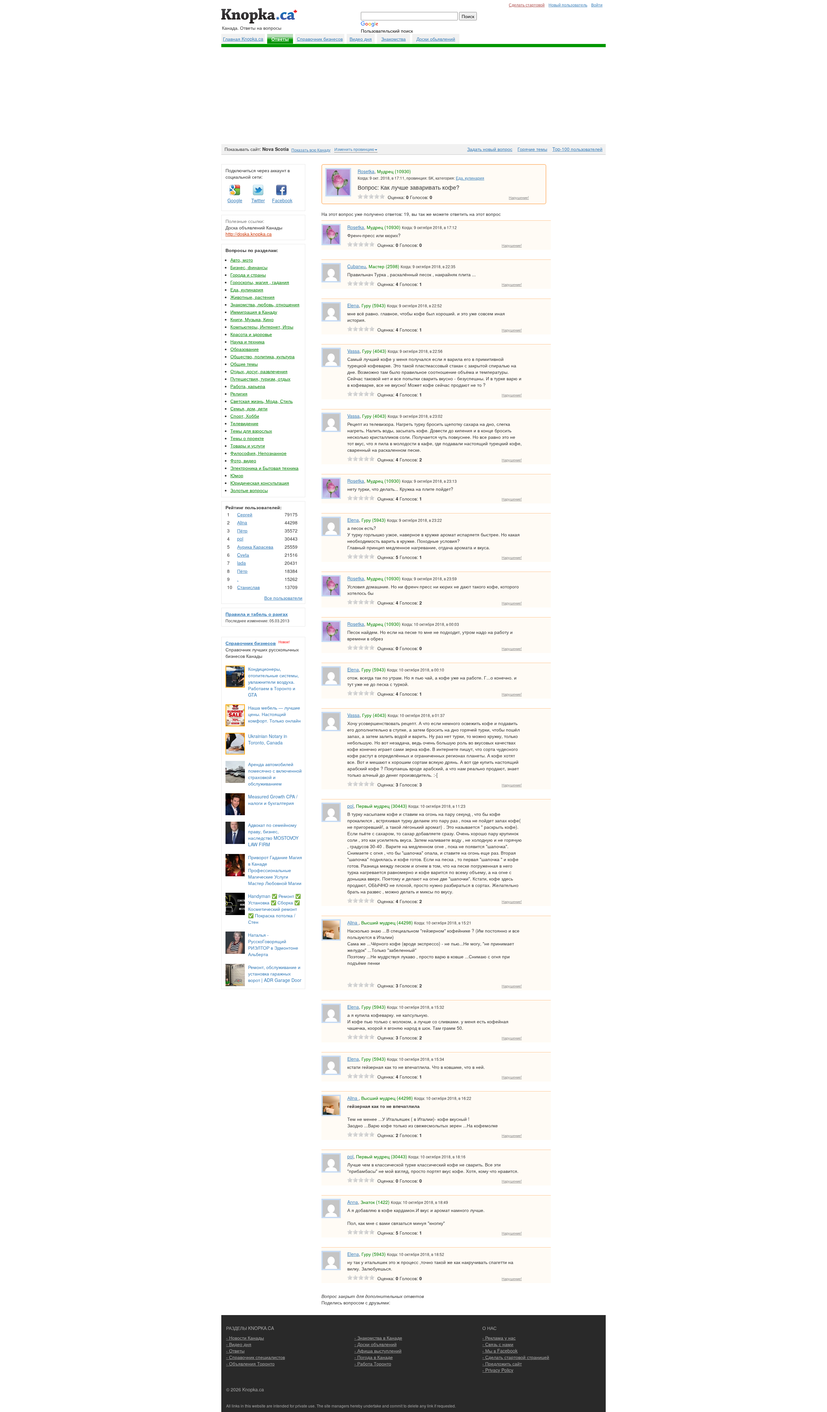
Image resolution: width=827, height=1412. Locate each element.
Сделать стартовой (527, 4)
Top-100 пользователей (577, 149)
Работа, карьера (247, 386)
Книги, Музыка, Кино (252, 319)
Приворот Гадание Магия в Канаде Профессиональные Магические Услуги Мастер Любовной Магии (275, 870)
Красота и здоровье (251, 334)
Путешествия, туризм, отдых (260, 378)
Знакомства (393, 39)
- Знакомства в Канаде (378, 1337)
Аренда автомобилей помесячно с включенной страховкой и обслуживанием (275, 774)
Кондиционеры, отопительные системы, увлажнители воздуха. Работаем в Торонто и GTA (273, 682)
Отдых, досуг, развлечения (259, 371)
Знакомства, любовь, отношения (264, 304)
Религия (238, 393)
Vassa (353, 351)
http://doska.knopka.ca (248, 234)
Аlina (242, 522)
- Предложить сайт (502, 1363)
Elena (353, 305)
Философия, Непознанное (258, 453)
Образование (244, 349)
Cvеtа (243, 555)
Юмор (236, 475)
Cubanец (356, 266)
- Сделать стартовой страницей (515, 1357)
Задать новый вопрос (489, 149)
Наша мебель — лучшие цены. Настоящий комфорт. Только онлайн (274, 714)
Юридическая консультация (259, 482)
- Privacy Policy (497, 1370)
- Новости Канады (245, 1337)
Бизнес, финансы (248, 267)
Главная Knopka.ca (243, 39)
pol (240, 538)
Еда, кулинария (246, 289)
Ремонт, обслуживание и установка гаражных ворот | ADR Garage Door (274, 973)
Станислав (248, 587)
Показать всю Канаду (310, 150)
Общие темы (244, 364)
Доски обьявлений (435, 39)
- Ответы (235, 1350)
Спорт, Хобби (244, 416)
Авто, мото (241, 260)
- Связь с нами (497, 1344)
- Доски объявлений (375, 1344)
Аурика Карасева (255, 546)
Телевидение (244, 423)
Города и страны (248, 274)
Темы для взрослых (251, 430)
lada (241, 563)
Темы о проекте (247, 438)
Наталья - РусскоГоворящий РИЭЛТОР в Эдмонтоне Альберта (273, 944)
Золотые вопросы (249, 490)
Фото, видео (243, 460)
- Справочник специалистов (255, 1357)
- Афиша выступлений (378, 1350)
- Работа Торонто (372, 1363)
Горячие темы (532, 149)
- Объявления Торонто (250, 1363)
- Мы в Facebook (500, 1350)
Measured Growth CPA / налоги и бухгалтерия (273, 799)
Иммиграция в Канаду (253, 312)
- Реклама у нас (499, 1337)
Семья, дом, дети (248, 408)
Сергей (244, 514)
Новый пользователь (568, 4)
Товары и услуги (247, 445)
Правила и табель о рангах (256, 614)
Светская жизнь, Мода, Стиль (261, 401)
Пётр (242, 530)
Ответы (280, 39)
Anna (352, 1202)
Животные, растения (252, 297)
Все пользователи (283, 598)
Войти (596, 4)
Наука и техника (247, 341)
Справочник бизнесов (320, 39)
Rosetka (366, 171)
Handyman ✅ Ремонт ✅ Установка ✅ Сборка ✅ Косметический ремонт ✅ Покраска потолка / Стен (274, 909)
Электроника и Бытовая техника (264, 468)
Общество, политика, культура (262, 356)
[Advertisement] (413, 95)
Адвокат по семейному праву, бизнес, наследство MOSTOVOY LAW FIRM (273, 835)
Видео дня (361, 39)
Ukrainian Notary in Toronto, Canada (267, 739)
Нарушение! (519, 197)
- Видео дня (238, 1344)
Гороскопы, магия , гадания (259, 282)
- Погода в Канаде (373, 1357)
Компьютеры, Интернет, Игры (261, 326)
